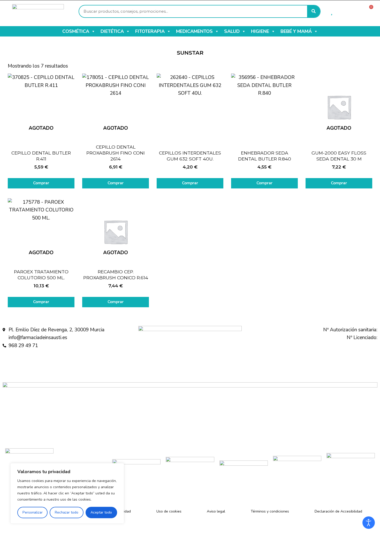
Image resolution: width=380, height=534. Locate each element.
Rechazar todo (66, 512)
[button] (93, 31)
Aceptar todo (101, 512)
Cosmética (75, 31)
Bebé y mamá (296, 31)
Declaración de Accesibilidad (338, 511)
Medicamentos (194, 31)
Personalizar (32, 512)
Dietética (112, 31)
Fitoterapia (150, 31)
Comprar (41, 183)
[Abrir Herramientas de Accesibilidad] (368, 522)
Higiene (260, 31)
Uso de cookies (168, 511)
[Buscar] (313, 11)
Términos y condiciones (270, 511)
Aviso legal (216, 511)
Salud (232, 31)
